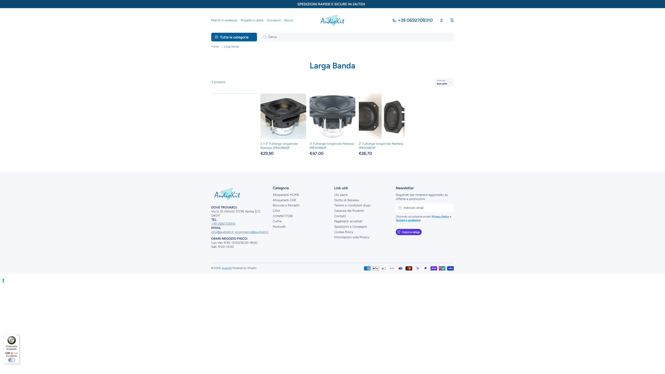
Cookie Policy (343, 232)
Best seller (442, 83)
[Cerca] (263, 37)
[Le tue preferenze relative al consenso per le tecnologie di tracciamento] (3, 280)
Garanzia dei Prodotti (349, 211)
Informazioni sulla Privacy (351, 237)
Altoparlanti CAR (284, 200)
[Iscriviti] (449, 208)
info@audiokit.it (222, 232)
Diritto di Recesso (346, 200)
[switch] (11, 360)
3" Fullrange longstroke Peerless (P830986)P (332, 146)
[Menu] (17, 336)
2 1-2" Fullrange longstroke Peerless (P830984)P (279, 146)
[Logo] (332, 20)
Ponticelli (279, 227)
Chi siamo (341, 195)
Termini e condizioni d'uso (352, 205)
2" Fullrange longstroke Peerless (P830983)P (381, 146)
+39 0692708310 (415, 20)
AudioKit (227, 268)
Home (215, 46)
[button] (452, 20)
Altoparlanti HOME (286, 195)
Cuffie (277, 221)
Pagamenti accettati (348, 221)
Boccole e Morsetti (286, 205)
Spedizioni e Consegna (350, 227)
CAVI (276, 211)
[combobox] (357, 37)
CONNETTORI (283, 216)
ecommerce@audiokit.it (251, 232)
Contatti (340, 216)
